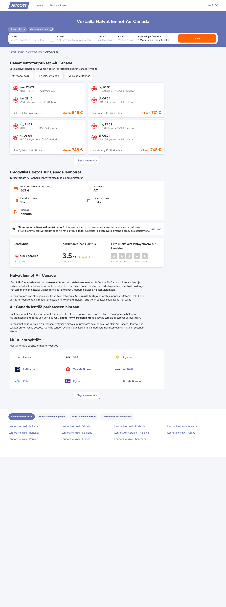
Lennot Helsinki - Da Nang (76, 432)
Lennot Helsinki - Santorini (130, 439)
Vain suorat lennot (79, 75)
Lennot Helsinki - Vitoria (75, 426)
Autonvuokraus (58, 5)
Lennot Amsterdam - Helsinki (131, 432)
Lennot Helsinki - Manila (75, 439)
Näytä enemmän (87, 160)
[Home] (18, 5)
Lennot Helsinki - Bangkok (23, 432)
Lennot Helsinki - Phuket (23, 439)
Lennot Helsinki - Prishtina (129, 426)
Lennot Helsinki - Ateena (182, 426)
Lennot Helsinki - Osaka (181, 432)
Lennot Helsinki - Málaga (23, 426)
